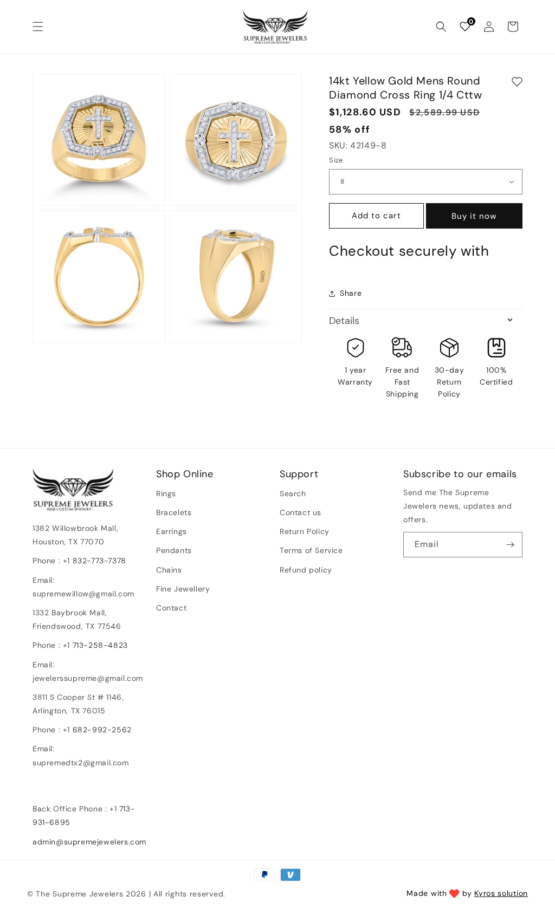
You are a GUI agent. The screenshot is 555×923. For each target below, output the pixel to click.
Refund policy (306, 570)
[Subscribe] (510, 544)
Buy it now (473, 216)
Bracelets (173, 512)
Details (344, 320)
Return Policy (305, 531)
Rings (166, 493)
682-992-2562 (102, 729)
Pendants (174, 550)
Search (293, 493)
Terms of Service (311, 550)
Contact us (300, 512)
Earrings (171, 531)
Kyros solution (501, 893)
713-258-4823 (100, 645)
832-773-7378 (98, 561)
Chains (169, 570)
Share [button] (351, 293)
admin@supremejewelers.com (89, 842)
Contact (171, 608)
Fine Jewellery (183, 589)
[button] (38, 26)
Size (336, 160)
